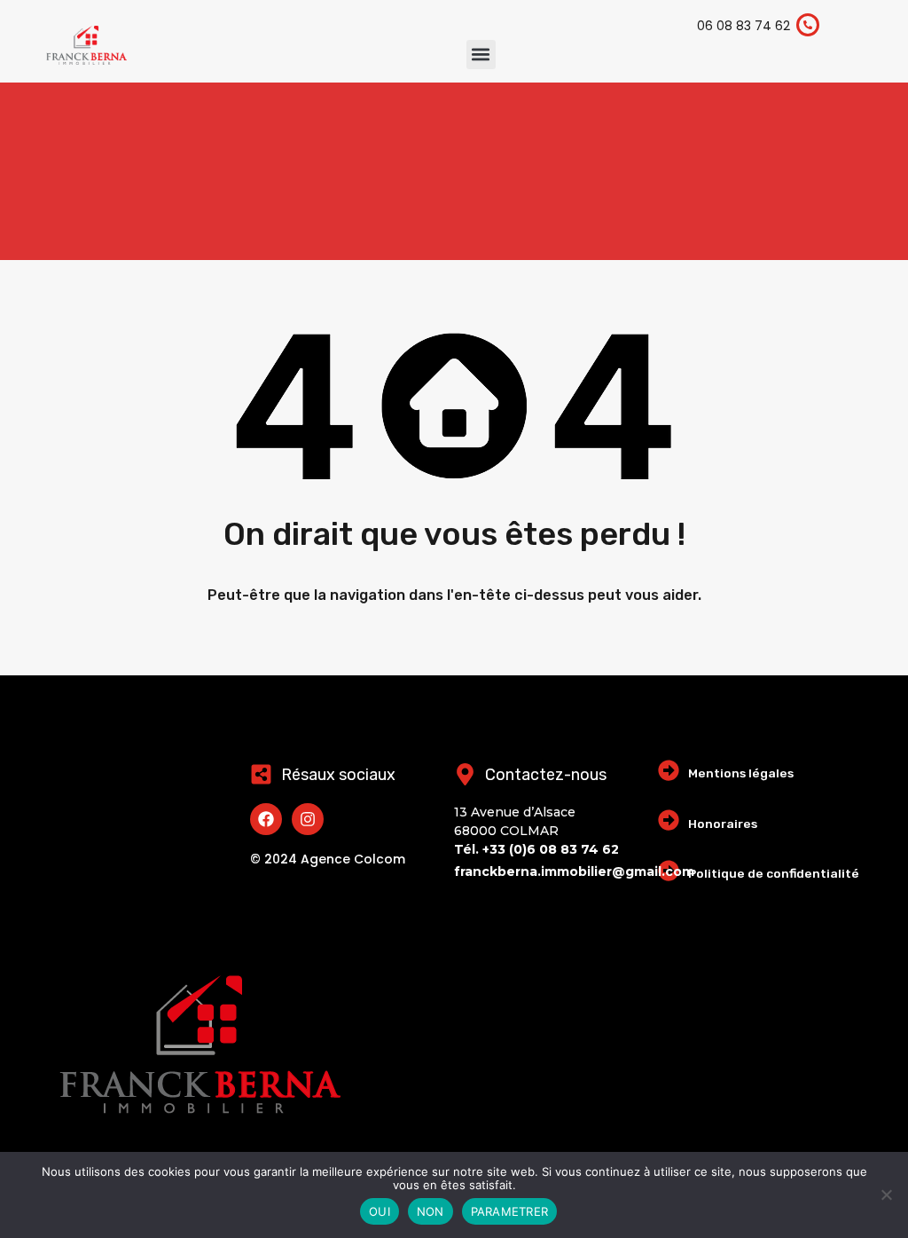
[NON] (886, 1196)
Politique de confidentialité (773, 873)
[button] (481, 54)
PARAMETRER (510, 1211)
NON (430, 1211)
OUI (379, 1211)
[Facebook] (266, 819)
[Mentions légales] (668, 770)
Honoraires (722, 823)
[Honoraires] (668, 820)
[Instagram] (308, 819)
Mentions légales (741, 773)
